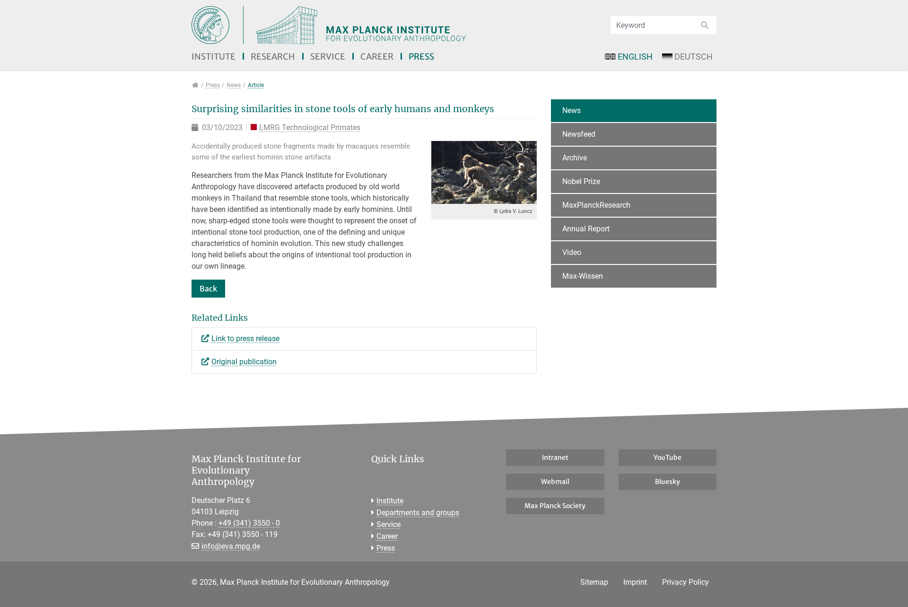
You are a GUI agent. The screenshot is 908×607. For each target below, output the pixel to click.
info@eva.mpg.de (230, 546)
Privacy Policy (685, 582)
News (571, 110)
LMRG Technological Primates (309, 128)
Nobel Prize (581, 181)
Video (571, 252)
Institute (214, 56)
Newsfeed (578, 134)
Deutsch (693, 57)
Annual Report (586, 228)
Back (208, 288)
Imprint (635, 582)
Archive (574, 157)
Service (327, 56)
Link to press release (245, 338)
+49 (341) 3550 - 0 (249, 523)
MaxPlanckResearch (596, 205)
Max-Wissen (582, 276)
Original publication (244, 361)
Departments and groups (417, 512)
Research (273, 56)
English (635, 57)
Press (421, 56)
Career (376, 56)
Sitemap (594, 582)
